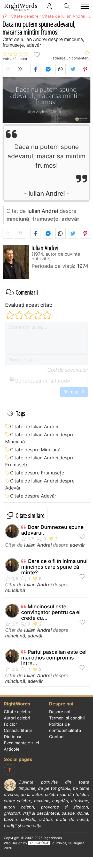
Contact (57, 736)
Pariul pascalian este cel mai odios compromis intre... (54, 657)
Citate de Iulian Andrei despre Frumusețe (39, 461)
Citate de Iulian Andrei (34, 426)
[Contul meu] (49, 6)
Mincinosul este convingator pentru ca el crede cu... (51, 612)
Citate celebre (18, 711)
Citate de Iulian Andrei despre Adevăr (39, 484)
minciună (15, 590)
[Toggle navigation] (83, 6)
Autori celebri (17, 717)
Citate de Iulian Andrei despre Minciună (39, 438)
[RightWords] (5, 16)
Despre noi (59, 711)
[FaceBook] (9, 769)
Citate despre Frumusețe (37, 472)
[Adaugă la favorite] (36, 54)
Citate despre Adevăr (33, 496)
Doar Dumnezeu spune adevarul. (52, 530)
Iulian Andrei (46, 193)
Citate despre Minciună (35, 449)
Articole (11, 749)
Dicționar (13, 736)
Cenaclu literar (18, 730)
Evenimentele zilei (21, 742)
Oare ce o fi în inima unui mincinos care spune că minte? (54, 567)
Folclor (10, 724)
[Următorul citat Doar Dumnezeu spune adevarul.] (20, 69)
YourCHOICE (39, 843)
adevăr (77, 545)
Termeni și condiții (67, 717)
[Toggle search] (67, 6)
